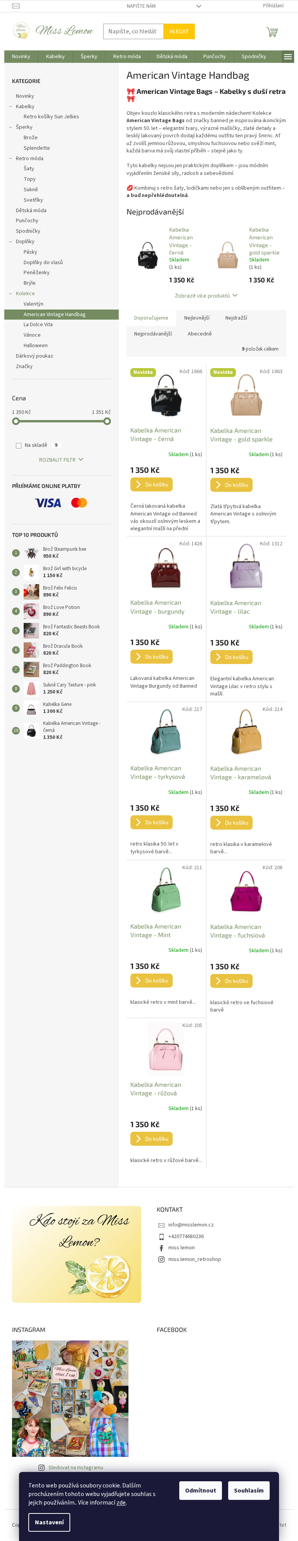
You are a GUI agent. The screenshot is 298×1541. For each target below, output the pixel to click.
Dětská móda (31, 210)
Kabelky (25, 107)
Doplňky (25, 242)
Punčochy (27, 221)
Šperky (24, 127)
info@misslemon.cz (191, 1225)
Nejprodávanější (153, 334)
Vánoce (32, 335)
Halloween (36, 345)
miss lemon (181, 1248)
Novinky (25, 96)
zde (121, 1502)
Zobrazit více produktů (202, 295)
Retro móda (29, 159)
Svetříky (33, 200)
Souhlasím (249, 1490)
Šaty (29, 169)
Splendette (37, 148)
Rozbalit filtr (57, 460)
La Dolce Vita (38, 325)
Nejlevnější (197, 318)
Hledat (179, 31)
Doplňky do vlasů (43, 262)
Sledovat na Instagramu (76, 1468)
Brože (31, 138)
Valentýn (33, 304)
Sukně (31, 190)
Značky (24, 366)
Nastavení (49, 1522)
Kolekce (25, 293)
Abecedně (200, 334)
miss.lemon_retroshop (194, 1259)
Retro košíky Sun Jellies (51, 117)
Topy (30, 179)
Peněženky (37, 273)
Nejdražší (236, 318)
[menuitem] (21, 56)
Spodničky (28, 231)
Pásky (30, 252)
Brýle (30, 283)
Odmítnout (200, 1490)
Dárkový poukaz (34, 356)
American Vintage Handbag (55, 314)
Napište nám (141, 6)
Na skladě (41, 445)
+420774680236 (186, 1236)
